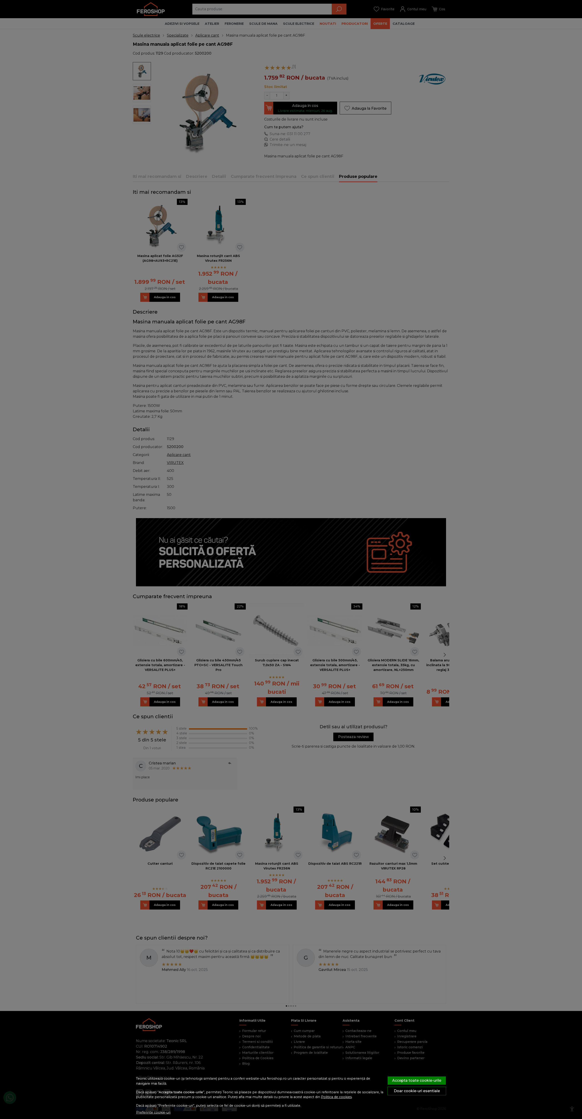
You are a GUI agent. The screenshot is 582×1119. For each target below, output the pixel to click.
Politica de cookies (336, 1097)
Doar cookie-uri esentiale (417, 1091)
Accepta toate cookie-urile (416, 1080)
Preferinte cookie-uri (153, 1112)
